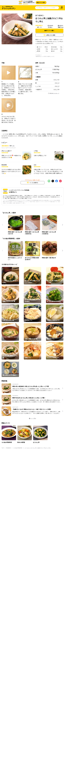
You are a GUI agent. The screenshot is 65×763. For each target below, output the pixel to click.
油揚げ (37, 66)
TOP (3, 448)
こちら (54, 136)
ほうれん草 (38, 69)
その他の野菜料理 (17, 448)
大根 (36, 72)
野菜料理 (8, 448)
